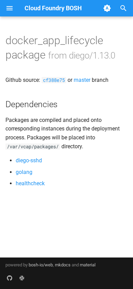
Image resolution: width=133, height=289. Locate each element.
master (82, 80)
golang (24, 172)
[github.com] (9, 278)
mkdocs (63, 264)
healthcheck (30, 183)
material (87, 264)
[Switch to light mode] (107, 8)
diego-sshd (29, 160)
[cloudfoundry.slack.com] (21, 278)
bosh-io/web (41, 264)
